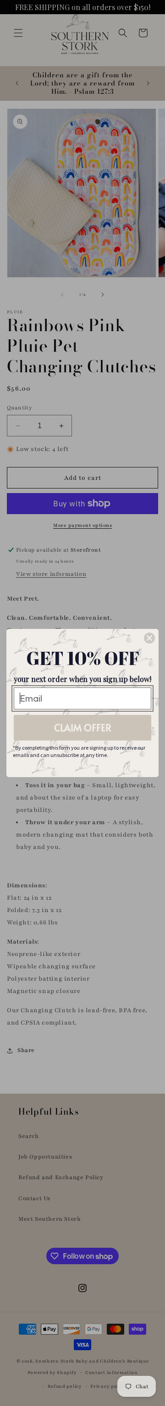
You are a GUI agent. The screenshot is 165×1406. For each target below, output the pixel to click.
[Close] (149, 638)
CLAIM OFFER (82, 727)
